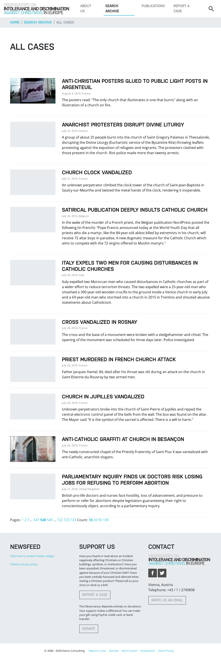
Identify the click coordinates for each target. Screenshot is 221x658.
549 (50, 519)
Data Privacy (166, 651)
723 (66, 519)
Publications (153, 6)
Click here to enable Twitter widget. (32, 556)
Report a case (181, 8)
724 (73, 519)
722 (60, 519)
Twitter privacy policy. (24, 564)
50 (100, 519)
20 (95, 519)
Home (14, 22)
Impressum (147, 651)
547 (36, 519)
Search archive (112, 8)
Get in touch (129, 651)
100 (106, 519)
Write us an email (167, 600)
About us (85, 8)
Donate (88, 629)
